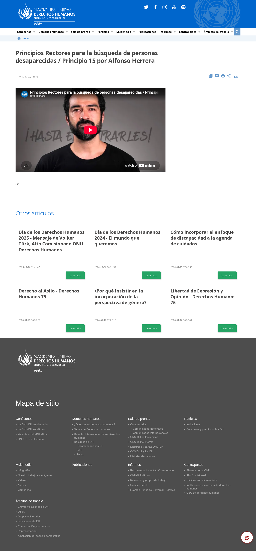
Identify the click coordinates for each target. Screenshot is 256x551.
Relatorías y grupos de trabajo (148, 480)
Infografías (24, 470)
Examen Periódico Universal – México (152, 489)
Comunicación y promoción (34, 526)
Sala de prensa (80, 32)
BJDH (80, 450)
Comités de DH (139, 484)
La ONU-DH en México (31, 429)
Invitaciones (193, 424)
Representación (27, 530)
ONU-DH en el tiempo (31, 438)
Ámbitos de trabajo (216, 32)
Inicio (25, 38)
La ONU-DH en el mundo (33, 424)
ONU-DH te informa (141, 441)
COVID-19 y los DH (141, 451)
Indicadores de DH (29, 521)
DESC (21, 511)
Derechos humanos (51, 32)
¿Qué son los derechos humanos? (94, 424)
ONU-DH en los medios (144, 436)
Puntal (80, 454)
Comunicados (138, 424)
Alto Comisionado (196, 475)
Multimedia (123, 32)
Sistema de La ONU (198, 470)
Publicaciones (147, 32)
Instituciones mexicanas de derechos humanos (208, 486)
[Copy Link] (211, 76)
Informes (165, 32)
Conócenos (24, 32)
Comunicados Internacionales (150, 432)
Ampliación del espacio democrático (39, 535)
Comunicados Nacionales (148, 428)
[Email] (217, 76)
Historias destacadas (142, 456)
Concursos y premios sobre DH (205, 429)
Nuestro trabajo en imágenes (35, 475)
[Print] (223, 76)
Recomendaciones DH (90, 445)
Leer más (75, 275)
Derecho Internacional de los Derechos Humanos (97, 436)
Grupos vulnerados (29, 516)
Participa (103, 32)
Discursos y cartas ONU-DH (146, 446)
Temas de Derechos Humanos (92, 429)
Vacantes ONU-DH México (33, 434)
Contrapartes (187, 32)
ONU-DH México (140, 475)
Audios (22, 484)
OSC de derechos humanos (202, 492)
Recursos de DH (84, 441)
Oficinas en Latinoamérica (201, 480)
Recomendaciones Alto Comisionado (152, 470)
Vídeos (22, 480)
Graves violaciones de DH (33, 506)
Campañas (24, 489)
